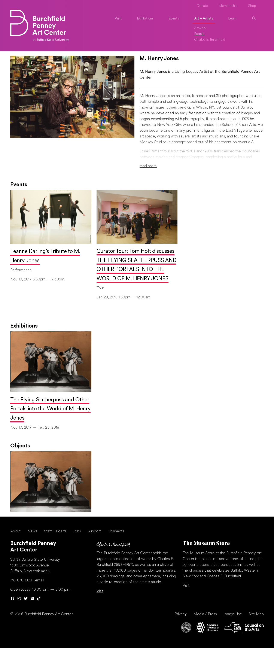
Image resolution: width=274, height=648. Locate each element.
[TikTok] (38, 599)
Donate (202, 6)
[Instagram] (19, 599)
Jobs (77, 531)
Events (174, 18)
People (199, 34)
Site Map (256, 614)
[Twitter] (25, 599)
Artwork (200, 28)
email (39, 580)
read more (148, 166)
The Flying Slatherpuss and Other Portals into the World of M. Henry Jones (50, 409)
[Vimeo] (32, 599)
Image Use (233, 614)
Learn (232, 18)
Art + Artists (203, 18)
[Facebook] (12, 599)
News (32, 531)
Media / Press (205, 614)
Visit (118, 18)
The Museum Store (206, 543)
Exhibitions (145, 18)
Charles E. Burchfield (209, 40)
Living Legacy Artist (192, 72)
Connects (116, 531)
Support (94, 531)
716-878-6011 (21, 580)
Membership (228, 6)
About (15, 531)
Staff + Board (55, 531)
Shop (252, 6)
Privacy (181, 614)
